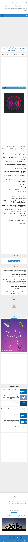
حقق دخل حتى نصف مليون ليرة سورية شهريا (14, 515)
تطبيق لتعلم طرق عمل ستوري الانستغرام (18, 286)
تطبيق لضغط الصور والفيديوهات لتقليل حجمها (16, 281)
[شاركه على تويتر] (18, 261)
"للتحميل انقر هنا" (22, 223)
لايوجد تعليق (18, 51)
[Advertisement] (14, 32)
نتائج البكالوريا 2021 (15, 402)
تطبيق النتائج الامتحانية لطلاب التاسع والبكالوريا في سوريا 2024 (14, 271)
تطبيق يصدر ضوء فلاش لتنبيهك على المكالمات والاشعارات (14, 279)
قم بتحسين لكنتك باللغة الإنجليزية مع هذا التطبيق (16, 291)
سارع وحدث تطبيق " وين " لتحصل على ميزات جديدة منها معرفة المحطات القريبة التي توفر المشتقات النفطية (11, 397)
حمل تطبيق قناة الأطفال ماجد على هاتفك (17, 293)
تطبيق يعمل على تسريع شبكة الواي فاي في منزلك (13, 47)
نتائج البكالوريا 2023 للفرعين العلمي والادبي (10, 408)
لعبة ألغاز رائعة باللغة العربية (20, 288)
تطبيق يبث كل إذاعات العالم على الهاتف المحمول (16, 276)
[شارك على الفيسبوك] (15, 261)
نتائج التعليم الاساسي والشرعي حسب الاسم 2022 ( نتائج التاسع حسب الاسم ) (11, 421)
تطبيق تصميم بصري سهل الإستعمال (18, 274)
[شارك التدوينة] (12, 261)
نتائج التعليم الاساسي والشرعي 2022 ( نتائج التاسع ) (10, 390)
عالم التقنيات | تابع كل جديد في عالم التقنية (18, 2)
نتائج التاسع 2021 (15, 414)
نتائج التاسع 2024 (15, 426)
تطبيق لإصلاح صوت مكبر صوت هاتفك (18, 284)
